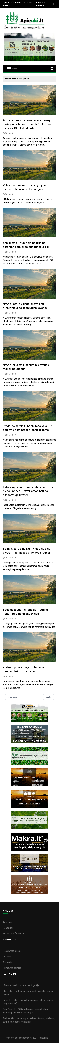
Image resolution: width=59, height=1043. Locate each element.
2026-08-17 (10, 676)
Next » (48, 697)
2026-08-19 (10, 435)
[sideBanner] (29, 713)
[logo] (24, 21)
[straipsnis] (29, 100)
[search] (52, 68)
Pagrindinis (10, 78)
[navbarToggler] (12, 69)
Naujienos (24, 78)
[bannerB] (29, 47)
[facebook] (53, 4)
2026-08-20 (10, 252)
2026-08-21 (10, 133)
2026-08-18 (10, 619)
